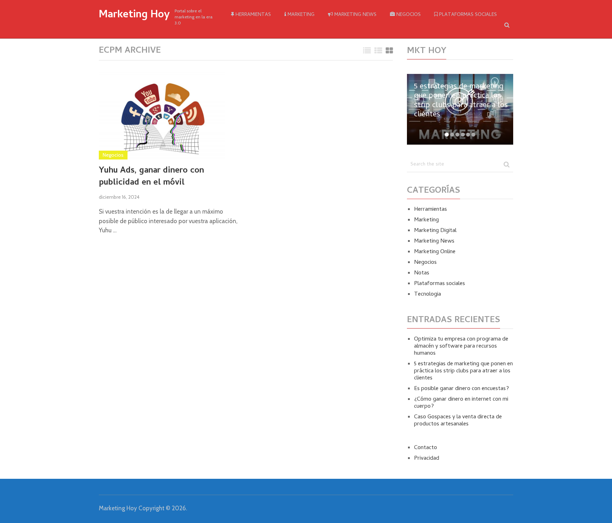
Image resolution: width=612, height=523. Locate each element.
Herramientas (252, 15)
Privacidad (426, 458)
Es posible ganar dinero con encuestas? (461, 389)
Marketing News (354, 15)
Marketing (300, 15)
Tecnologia (427, 294)
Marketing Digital (435, 231)
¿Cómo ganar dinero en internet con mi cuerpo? (461, 403)
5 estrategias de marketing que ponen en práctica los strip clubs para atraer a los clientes (463, 371)
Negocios (408, 15)
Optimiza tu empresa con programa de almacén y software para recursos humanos (461, 346)
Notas (421, 273)
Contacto (425, 448)
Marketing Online (434, 252)
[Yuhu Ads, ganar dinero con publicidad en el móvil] (162, 115)
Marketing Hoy (134, 15)
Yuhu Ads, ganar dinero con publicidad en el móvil (151, 177)
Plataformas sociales (467, 15)
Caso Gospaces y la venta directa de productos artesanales (458, 421)
